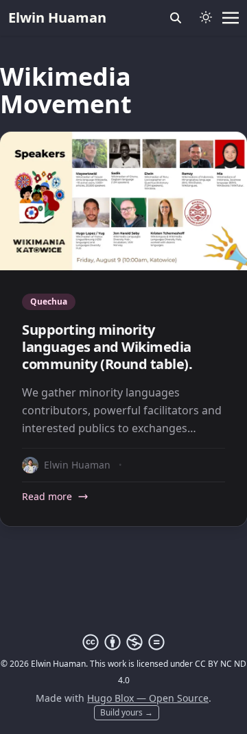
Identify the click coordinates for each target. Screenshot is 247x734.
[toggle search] (175, 17)
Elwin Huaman (57, 17)
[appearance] (206, 17)
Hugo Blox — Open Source (148, 698)
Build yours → (126, 712)
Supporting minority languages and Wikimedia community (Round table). (107, 346)
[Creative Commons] (123, 642)
